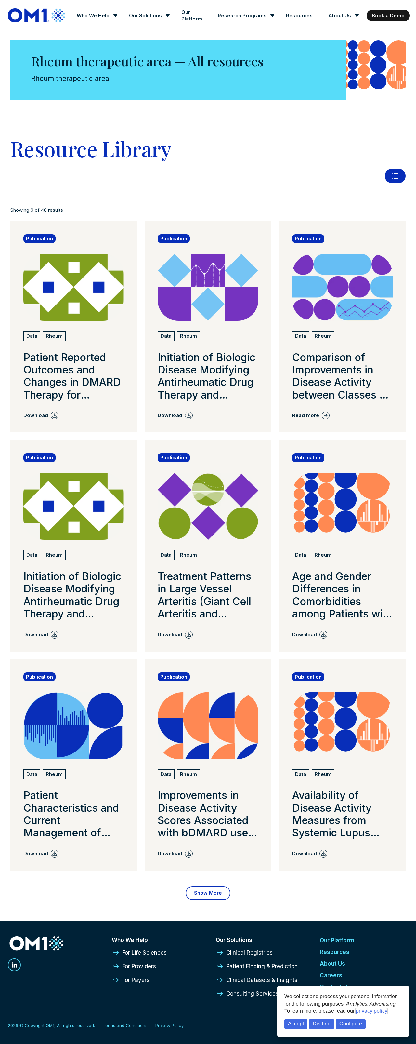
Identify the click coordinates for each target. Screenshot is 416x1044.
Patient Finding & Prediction (262, 966)
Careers (331, 975)
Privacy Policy (169, 1025)
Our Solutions (145, 15)
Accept (296, 1023)
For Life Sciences (144, 952)
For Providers (139, 966)
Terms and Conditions (125, 1025)
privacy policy (371, 1011)
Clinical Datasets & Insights (261, 980)
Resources (299, 15)
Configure (350, 1023)
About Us (339, 15)
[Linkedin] (14, 964)
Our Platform (191, 15)
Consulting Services (252, 993)
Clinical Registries (249, 952)
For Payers (136, 980)
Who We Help (93, 15)
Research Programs (242, 15)
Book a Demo (388, 15)
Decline (322, 1023)
